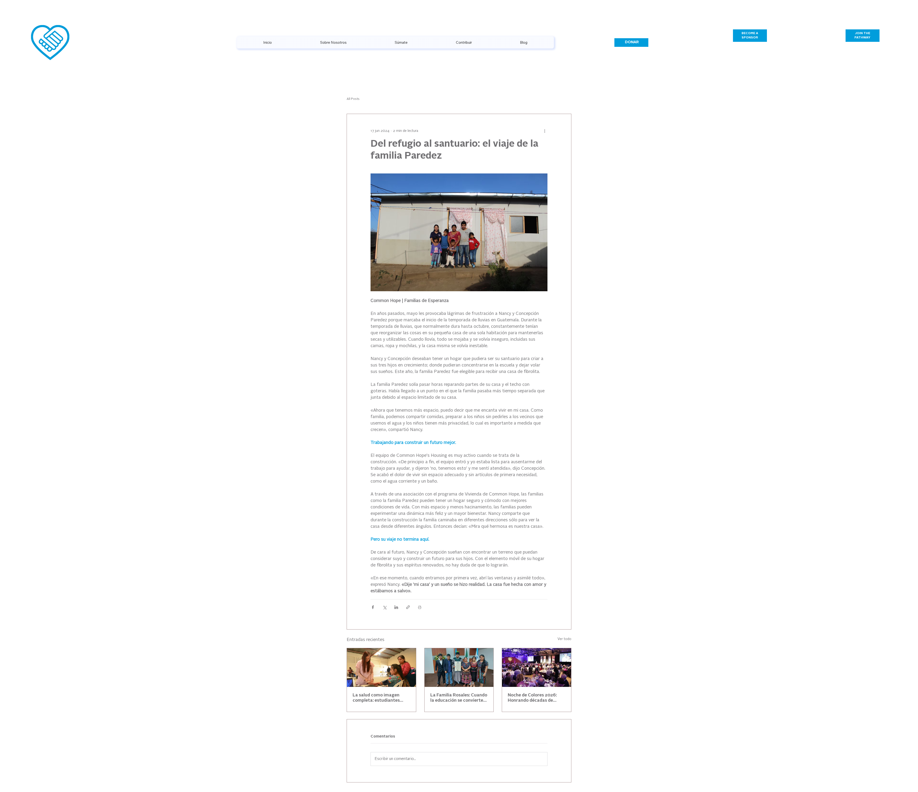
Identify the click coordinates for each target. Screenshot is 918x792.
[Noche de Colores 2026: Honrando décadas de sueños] (536, 667)
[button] (464, 42)
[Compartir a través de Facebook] (373, 607)
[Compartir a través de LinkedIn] (396, 607)
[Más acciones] (544, 131)
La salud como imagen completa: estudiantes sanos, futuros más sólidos (381, 698)
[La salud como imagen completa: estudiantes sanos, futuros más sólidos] (381, 667)
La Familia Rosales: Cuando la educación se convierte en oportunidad (458, 698)
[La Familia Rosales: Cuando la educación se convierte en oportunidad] (459, 667)
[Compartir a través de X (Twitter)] (384, 607)
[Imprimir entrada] (419, 607)
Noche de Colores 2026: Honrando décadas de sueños (532, 698)
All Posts (353, 99)
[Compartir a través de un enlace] (408, 607)
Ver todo (564, 639)
